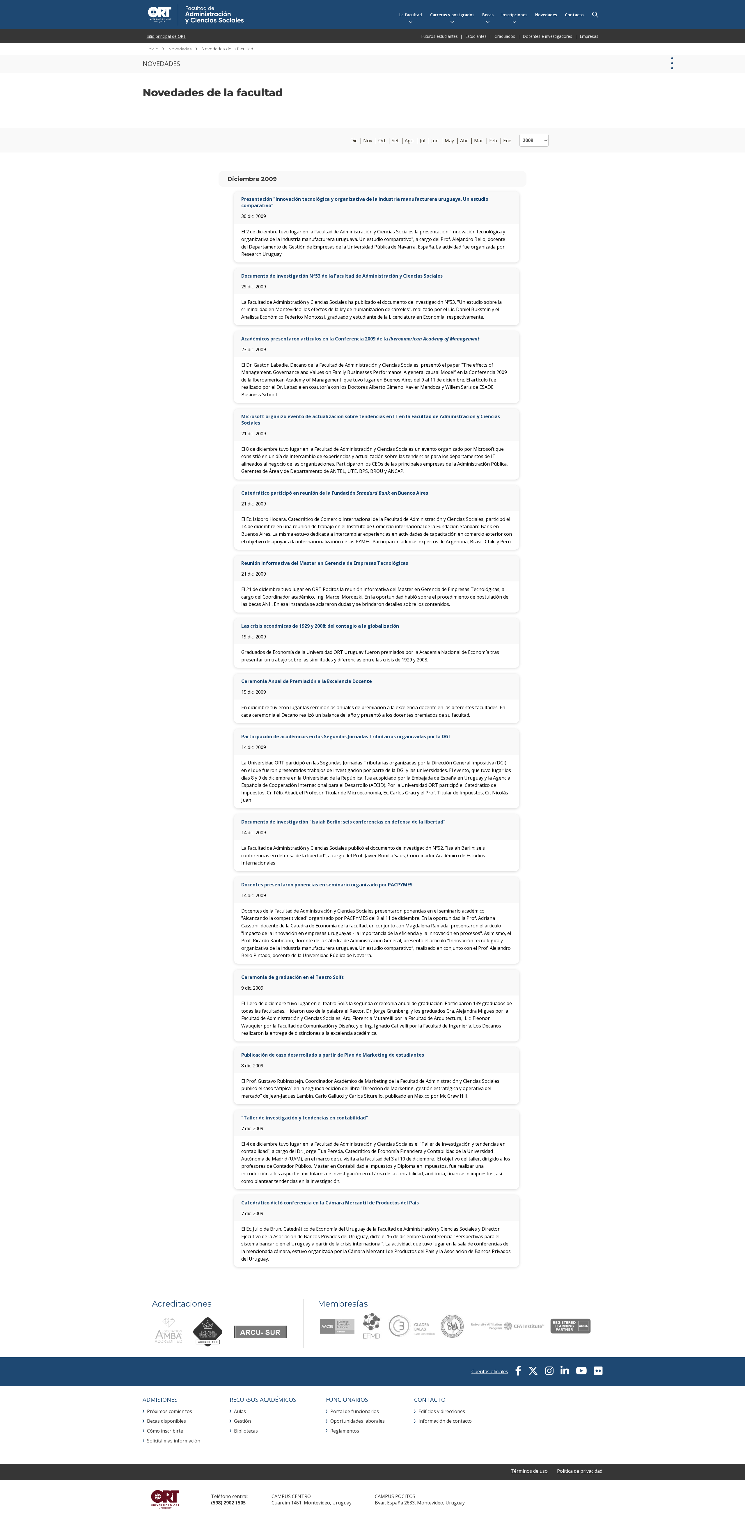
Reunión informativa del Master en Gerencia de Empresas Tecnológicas (324, 563)
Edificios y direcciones (441, 1411)
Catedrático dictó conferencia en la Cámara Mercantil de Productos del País (330, 1202)
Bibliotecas (246, 1431)
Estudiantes (476, 36)
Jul (422, 140)
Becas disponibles (166, 1421)
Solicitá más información (173, 1441)
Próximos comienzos (169, 1411)
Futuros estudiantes (439, 36)
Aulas (240, 1411)
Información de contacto (445, 1421)
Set (395, 140)
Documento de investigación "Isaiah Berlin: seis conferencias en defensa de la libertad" (343, 822)
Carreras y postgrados (452, 14)
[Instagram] (549, 1371)
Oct (382, 140)
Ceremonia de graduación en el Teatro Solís (292, 977)
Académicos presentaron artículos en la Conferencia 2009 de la (360, 339)
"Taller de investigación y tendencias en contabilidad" (304, 1118)
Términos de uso (529, 1471)
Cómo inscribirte (165, 1431)
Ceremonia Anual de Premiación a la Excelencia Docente (306, 681)
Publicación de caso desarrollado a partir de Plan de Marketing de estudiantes (332, 1055)
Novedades (546, 14)
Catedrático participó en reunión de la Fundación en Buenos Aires (334, 493)
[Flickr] (598, 1371)
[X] (533, 1371)
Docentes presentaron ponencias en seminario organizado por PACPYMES (326, 884)
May (449, 140)
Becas (488, 14)
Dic (353, 140)
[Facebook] (518, 1371)
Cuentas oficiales (489, 1371)
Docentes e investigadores (547, 36)
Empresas (589, 36)
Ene (507, 140)
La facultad (410, 14)
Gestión (242, 1421)
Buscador (595, 14)
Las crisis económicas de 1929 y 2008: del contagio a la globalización (320, 626)
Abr (464, 140)
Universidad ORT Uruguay (165, 1499)
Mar (478, 140)
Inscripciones (514, 14)
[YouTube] (581, 1371)
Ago (409, 140)
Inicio (152, 49)
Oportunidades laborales (357, 1421)
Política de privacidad (579, 1471)
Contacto (574, 14)
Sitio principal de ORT (166, 36)
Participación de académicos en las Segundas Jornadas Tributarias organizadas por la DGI (345, 736)
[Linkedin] (564, 1371)
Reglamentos (344, 1431)
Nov (367, 140)
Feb (493, 140)
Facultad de (244, 14)
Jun (435, 140)
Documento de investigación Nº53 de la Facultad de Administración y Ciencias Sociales (342, 276)
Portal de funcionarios (354, 1411)
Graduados (504, 36)
